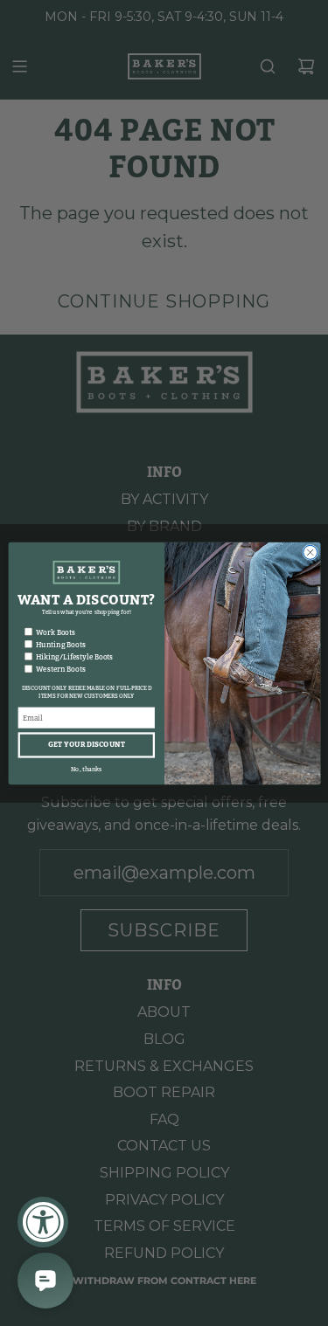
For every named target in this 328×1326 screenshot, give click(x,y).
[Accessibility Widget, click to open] (42, 1222)
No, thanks (85, 768)
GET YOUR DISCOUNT (85, 744)
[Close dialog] (310, 552)
